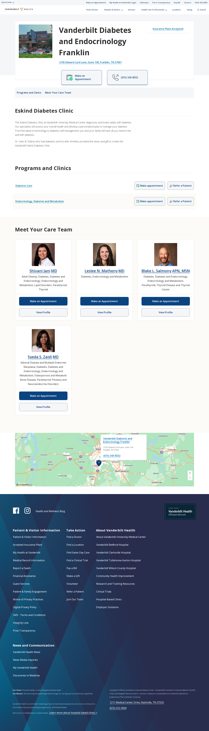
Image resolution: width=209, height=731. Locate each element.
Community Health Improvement (115, 576)
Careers (187, 2)
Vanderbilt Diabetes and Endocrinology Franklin (117, 440)
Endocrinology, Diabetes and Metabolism (39, 201)
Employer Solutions (107, 607)
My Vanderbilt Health (25, 667)
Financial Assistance (24, 576)
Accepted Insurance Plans (27, 544)
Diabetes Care (23, 185)
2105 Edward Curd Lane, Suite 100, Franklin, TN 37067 (90, 62)
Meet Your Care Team (58, 92)
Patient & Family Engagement (30, 591)
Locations (176, 9)
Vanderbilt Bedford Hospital (112, 544)
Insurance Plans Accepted (168, 28)
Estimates (144, 2)
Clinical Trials (103, 591)
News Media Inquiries (25, 660)
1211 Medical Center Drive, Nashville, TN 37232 (137, 702)
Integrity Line (20, 622)
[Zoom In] (190, 472)
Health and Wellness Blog (50, 511)
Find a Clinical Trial (77, 560)
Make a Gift (73, 576)
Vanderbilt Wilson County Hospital (116, 568)
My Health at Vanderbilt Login (123, 2)
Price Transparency (161, 2)
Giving (189, 9)
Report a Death (22, 568)
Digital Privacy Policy (24, 607)
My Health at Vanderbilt (26, 552)
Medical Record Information (29, 560)
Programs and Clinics (29, 92)
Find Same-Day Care (78, 552)
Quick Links (7, 2)
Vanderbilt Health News (26, 652)
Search (203, 9)
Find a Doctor (92, 9)
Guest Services (21, 583)
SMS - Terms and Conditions (29, 615)
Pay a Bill (72, 568)
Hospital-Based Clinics (109, 599)
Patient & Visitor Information (29, 537)
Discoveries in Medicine (26, 675)
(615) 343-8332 (111, 455)
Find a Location (75, 544)
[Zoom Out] (190, 477)
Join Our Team (75, 599)
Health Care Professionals (152, 9)
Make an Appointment (96, 2)
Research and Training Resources (115, 583)
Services (131, 9)
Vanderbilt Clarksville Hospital (113, 552)
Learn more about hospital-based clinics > (73, 712)
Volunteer (72, 583)
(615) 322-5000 (201, 2)
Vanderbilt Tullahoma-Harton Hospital (118, 560)
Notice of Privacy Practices (28, 599)
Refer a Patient (75, 591)
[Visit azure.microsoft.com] (24, 485)
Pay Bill (177, 2)
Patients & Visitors (112, 9)
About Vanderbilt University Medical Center (121, 537)
